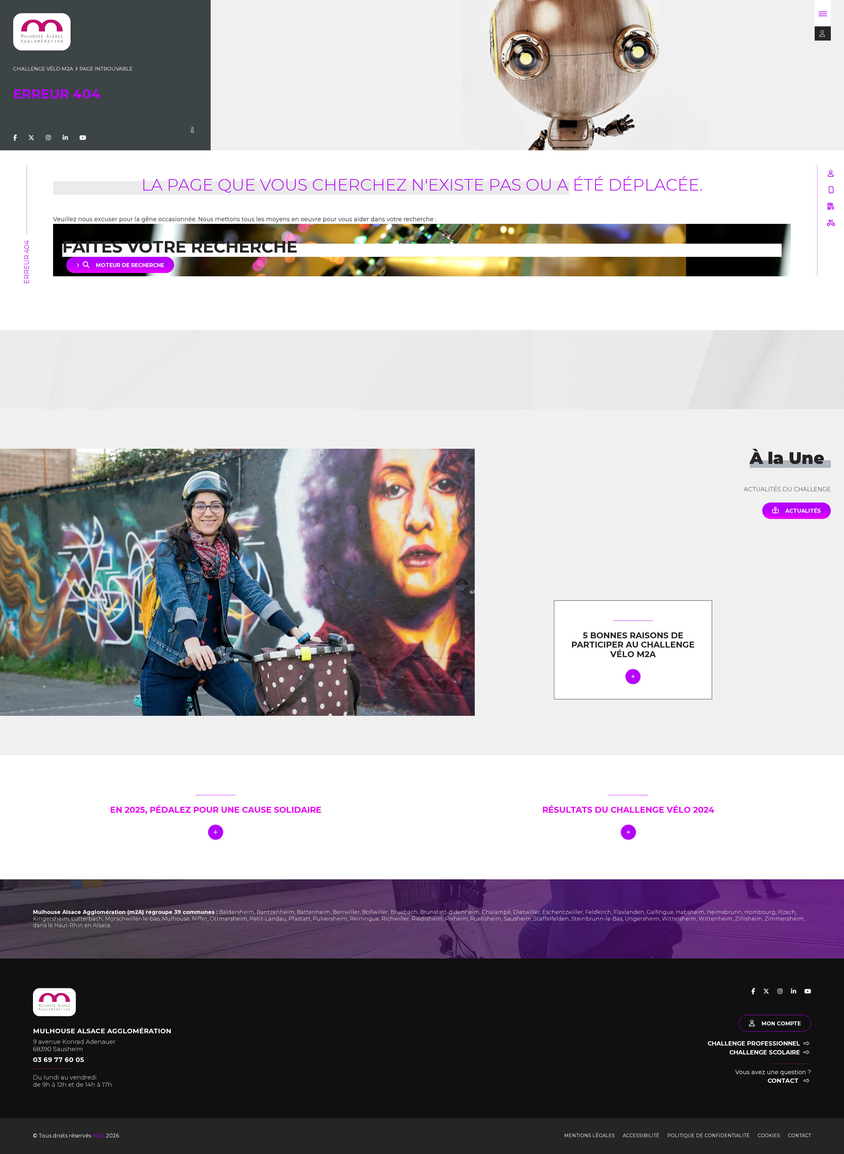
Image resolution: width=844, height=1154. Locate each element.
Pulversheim (330, 919)
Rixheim (456, 919)
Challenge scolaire (764, 1052)
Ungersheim (642, 919)
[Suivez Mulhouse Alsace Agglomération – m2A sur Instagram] (48, 137)
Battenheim (313, 912)
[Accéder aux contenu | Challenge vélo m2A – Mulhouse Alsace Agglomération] (192, 137)
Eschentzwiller (562, 912)
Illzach (787, 912)
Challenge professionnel (754, 1043)
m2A (98, 1136)
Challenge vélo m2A (43, 69)
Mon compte (781, 1023)
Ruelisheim (485, 919)
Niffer (199, 919)
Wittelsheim (679, 919)
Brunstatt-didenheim (449, 912)
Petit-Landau (268, 919)
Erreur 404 (27, 262)
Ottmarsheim (228, 919)
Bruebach (404, 912)
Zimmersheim (784, 919)
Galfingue (660, 912)
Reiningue (364, 919)
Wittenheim (716, 919)
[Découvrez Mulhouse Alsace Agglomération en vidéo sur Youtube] (82, 137)
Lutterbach (87, 919)
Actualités (803, 511)
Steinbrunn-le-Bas (596, 919)
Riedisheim (427, 919)
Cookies (769, 1136)
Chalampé (496, 912)
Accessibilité (641, 1136)
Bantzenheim (275, 912)
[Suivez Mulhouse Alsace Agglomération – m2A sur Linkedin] (65, 137)
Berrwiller (346, 912)
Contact (784, 1080)
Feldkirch (598, 912)
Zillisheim (748, 919)
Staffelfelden (551, 919)
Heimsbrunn (724, 912)
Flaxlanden (629, 912)
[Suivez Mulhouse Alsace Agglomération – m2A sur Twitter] (31, 137)
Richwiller (395, 919)
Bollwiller (375, 912)
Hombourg (759, 912)
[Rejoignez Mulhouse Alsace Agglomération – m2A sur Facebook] (15, 137)
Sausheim (517, 919)
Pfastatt (299, 919)
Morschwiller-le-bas (132, 919)
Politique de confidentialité (708, 1136)
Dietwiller (526, 912)
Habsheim (690, 912)
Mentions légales (589, 1136)
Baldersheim (236, 912)
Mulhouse (176, 919)
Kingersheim (51, 919)
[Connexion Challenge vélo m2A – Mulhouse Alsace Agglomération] (820, 34)
